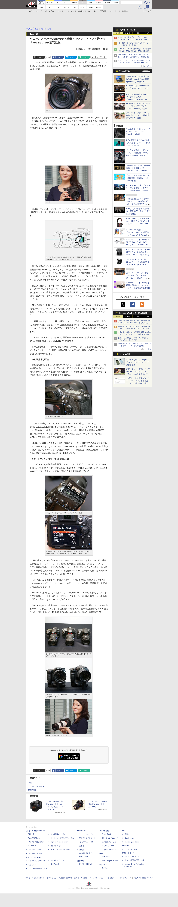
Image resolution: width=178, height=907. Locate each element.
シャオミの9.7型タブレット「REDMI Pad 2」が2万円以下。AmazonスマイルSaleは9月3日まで (134, 39)
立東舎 (81, 846)
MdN (101, 854)
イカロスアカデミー (109, 850)
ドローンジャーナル (35, 850)
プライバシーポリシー (97, 878)
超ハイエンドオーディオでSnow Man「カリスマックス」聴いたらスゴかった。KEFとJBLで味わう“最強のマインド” (134, 62)
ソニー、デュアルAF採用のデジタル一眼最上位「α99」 (97, 804)
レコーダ (38, 11)
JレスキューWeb (108, 846)
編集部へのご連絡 (80, 878)
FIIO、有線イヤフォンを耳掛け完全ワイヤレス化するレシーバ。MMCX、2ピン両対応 (138, 252)
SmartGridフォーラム (58, 834)
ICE (123, 831)
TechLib (105, 868)
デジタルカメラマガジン (37, 861)
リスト (48, 57)
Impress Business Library (59, 842)
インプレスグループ (124, 878)
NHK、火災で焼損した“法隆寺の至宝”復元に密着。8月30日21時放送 (138, 211)
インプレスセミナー (58, 846)
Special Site (124, 71)
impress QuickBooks (132, 842)
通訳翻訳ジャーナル (109, 842)
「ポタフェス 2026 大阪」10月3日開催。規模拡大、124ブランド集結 (138, 178)
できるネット (33, 865)
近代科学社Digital (85, 864)
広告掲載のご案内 (65, 878)
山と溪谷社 (80, 850)
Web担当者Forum (34, 838)
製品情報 (32, 790)
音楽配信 (125, 11)
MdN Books (106, 857)
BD (89, 11)
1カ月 (147, 33)
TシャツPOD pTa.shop (133, 856)
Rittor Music (81, 831)
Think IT (31, 834)
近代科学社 (80, 861)
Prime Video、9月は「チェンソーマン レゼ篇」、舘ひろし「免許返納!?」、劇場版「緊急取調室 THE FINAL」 (134, 57)
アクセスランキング (127, 30)
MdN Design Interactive (110, 861)
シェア (59, 57)
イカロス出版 (104, 831)
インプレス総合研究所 (36, 842)
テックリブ (103, 865)
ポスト (40, 57)
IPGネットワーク (128, 853)
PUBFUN (125, 846)
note (85, 57)
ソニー (31, 783)
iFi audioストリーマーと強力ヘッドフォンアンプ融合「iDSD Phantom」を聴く (138, 106)
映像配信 (81, 11)
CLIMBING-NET (84, 857)
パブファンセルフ (131, 849)
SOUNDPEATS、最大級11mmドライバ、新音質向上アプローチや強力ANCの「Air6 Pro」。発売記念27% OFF (137, 264)
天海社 (127, 834)
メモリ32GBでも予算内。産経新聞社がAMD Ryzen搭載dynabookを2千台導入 (137, 79)
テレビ (29, 11)
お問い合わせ (51, 878)
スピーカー (114, 11)
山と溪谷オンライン (86, 853)
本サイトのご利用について (35, 878)
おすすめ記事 (124, 354)
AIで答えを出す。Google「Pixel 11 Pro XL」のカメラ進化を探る (138, 362)
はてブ (72, 57)
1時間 (118, 33)
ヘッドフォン (69, 11)
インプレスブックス (58, 860)
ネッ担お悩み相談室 (35, 854)
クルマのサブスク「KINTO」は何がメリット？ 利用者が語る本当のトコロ (138, 115)
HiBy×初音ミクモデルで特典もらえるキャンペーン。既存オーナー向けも (138, 142)
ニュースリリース (36, 786)
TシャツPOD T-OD (86, 842)
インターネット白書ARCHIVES (39, 869)
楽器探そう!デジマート (87, 838)
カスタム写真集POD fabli (134, 860)
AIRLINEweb (106, 834)
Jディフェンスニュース (110, 838)
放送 (95, 11)
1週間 (138, 33)
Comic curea (129, 838)
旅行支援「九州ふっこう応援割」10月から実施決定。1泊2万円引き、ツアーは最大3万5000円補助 (134, 334)
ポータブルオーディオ (53, 11)
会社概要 (111, 878)
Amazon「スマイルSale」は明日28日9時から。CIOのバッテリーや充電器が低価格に (138, 285)
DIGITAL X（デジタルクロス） (61, 850)
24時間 (127, 33)
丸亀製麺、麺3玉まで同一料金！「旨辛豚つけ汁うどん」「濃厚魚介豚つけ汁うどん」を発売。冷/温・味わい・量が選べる (134, 328)
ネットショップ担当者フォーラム (62, 838)
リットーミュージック (87, 834)
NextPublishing (56, 864)
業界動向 (103, 11)
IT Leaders (32, 846)
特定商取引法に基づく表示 (143, 878)
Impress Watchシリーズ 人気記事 (133, 313)
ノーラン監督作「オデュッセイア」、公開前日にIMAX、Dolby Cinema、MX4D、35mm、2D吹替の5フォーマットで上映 (138, 155)
